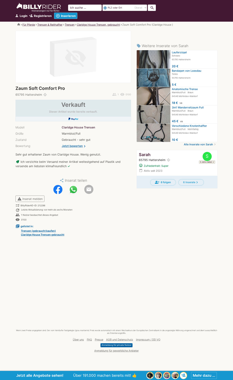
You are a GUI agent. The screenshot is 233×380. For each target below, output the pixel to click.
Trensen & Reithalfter (49, 24)
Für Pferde (28, 24)
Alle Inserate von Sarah (200, 144)
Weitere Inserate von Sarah (162, 46)
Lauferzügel (179, 52)
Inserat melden (30, 199)
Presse (99, 339)
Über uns (78, 339)
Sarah (145, 154)
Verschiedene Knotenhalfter (189, 125)
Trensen (69, 24)
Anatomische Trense (185, 89)
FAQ (89, 339)
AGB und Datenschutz (119, 339)
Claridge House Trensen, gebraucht (98, 24)
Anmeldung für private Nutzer (116, 345)
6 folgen (163, 182)
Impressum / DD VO (148, 339)
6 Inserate (191, 182)
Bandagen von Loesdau (186, 70)
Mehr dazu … (204, 375)
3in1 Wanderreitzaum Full (188, 107)
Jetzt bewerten (74, 146)
